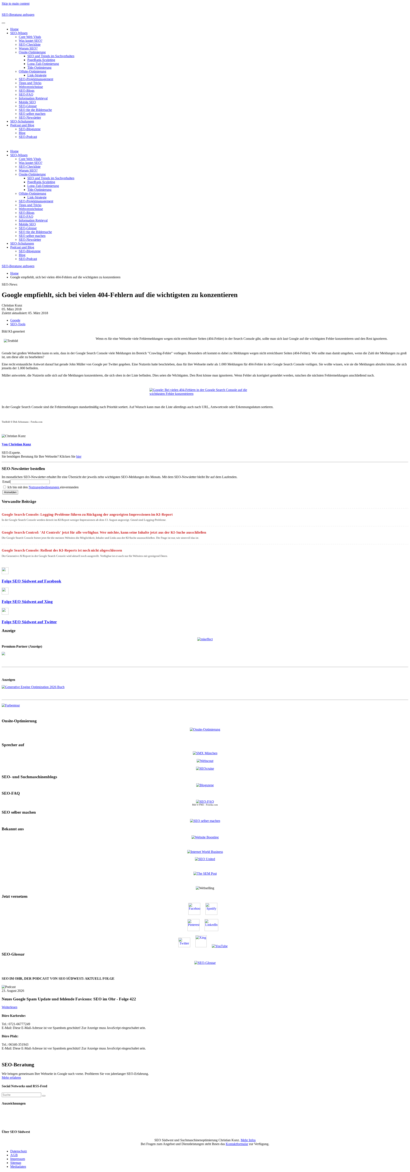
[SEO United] (205, 859)
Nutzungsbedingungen (44, 487)
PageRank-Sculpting (41, 60)
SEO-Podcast (28, 137)
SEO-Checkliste (30, 44)
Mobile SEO (27, 102)
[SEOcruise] (205, 768)
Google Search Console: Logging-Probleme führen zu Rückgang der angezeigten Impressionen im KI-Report (87, 514)
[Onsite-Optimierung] (205, 729)
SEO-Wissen (19, 33)
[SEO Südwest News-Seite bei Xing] (203, 946)
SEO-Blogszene (30, 129)
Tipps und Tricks (30, 83)
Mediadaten (18, 1166)
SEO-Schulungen (22, 121)
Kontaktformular (237, 1144)
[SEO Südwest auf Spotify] (213, 913)
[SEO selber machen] (205, 820)
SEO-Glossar (28, 106)
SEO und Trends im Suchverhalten (50, 56)
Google (15, 320)
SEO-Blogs (26, 90)
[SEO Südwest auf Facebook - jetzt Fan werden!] (196, 913)
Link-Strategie (37, 75)
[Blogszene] (205, 785)
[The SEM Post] (205, 873)
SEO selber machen (32, 113)
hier (78, 456)
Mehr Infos (248, 1140)
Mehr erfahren (11, 1077)
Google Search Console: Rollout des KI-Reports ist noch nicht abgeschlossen (62, 550)
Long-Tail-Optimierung (43, 64)
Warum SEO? (28, 48)
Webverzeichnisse (31, 87)
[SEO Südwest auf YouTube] (222, 946)
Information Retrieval (33, 98)
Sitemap (15, 1163)
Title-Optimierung (39, 67)
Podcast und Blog (22, 125)
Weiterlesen (9, 1007)
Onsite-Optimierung (32, 52)
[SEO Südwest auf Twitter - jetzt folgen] (186, 946)
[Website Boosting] (205, 837)
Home (14, 29)
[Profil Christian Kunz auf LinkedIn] (214, 930)
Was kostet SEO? (30, 40)
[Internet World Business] (205, 852)
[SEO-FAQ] (205, 801)
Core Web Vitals (30, 37)
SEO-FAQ (26, 94)
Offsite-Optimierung (32, 71)
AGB (14, 1155)
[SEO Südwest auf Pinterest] (195, 930)
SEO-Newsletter (30, 117)
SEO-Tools (17, 324)
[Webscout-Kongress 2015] (205, 761)
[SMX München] (205, 753)
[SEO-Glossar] (205, 962)
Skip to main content (15, 3)
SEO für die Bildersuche (35, 110)
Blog (22, 133)
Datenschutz (18, 1151)
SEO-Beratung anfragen (18, 14)
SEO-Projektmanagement (36, 79)
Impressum (17, 1159)
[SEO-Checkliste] (205, 639)
